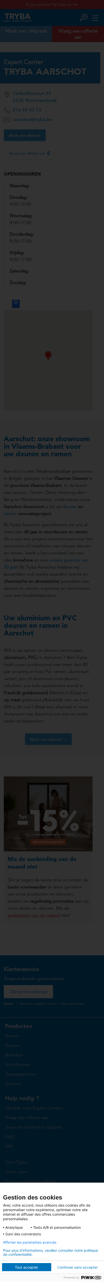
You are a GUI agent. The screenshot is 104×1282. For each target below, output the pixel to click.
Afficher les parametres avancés (29, 1242)
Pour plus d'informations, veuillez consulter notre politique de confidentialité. (50, 1252)
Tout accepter (26, 1267)
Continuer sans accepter (77, 1267)
